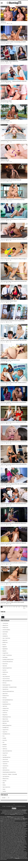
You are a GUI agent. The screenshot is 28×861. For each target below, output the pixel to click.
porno (16, 813)
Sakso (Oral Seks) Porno (7, 750)
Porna (11, 857)
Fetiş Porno (5, 665)
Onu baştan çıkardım (5, 120)
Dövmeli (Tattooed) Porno (8, 661)
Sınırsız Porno (5, 759)
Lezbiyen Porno (6, 708)
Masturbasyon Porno (7, 716)
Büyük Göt (5, 646)
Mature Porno (5, 719)
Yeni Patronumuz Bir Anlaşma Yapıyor (9, 300)
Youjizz (4, 789)
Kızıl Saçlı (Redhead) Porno (8, 699)
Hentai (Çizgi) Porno (6, 685)
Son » (24, 608)
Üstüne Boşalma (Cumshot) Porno (9, 772)
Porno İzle (5, 740)
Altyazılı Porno (5, 625)
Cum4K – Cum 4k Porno (7, 655)
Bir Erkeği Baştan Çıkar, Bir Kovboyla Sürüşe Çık (11, 179)
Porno (14, 809)
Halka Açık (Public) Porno (7, 680)
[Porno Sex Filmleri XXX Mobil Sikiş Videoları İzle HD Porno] (14, 2)
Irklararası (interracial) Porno (8, 691)
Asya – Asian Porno (6, 638)
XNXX (4, 782)
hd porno (9, 816)
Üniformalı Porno (6, 770)
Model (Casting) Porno (7, 725)
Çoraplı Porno (5, 653)
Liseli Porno (5, 712)
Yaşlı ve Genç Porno (6, 787)
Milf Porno (5, 723)
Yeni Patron (3, 22)
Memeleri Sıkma (6, 721)
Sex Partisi (5, 755)
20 (16, 606)
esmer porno (17, 818)
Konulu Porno (5, 702)
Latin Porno (5, 706)
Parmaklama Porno (6, 733)
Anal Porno (5, 633)
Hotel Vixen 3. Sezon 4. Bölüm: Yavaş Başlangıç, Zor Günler (13, 41)
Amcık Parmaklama (6, 629)
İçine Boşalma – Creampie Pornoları (10, 687)
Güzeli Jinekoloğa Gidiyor (6, 100)
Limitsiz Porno (5, 710)
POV (3, 742)
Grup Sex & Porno (6, 678)
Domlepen (24, 810)
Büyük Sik (4, 650)
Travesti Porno (5, 765)
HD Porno (4, 682)
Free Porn (4, 670)
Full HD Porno (5, 672)
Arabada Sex (5, 636)
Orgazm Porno (5, 729)
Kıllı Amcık (4, 697)
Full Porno (5, 674)
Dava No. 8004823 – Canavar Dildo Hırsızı (9, 61)
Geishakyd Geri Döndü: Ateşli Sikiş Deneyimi (10, 360)
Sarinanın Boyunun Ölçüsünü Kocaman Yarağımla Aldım (13, 320)
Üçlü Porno (5, 767)
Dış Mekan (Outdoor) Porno (8, 659)
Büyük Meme (5, 648)
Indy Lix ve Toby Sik (5, 160)
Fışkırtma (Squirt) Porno (7, 667)
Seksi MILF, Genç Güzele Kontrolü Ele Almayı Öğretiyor (13, 199)
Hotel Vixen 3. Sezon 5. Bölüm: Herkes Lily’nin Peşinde (12, 602)
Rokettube (5, 744)
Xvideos (4, 784)
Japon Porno (5, 693)
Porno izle (12, 814)
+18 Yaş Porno (5, 623)
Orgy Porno (5, 731)
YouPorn (4, 791)
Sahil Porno (5, 748)
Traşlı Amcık (5, 763)
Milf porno (25, 818)
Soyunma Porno (6, 761)
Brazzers (4, 644)
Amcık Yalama (5, 631)
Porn (3, 736)
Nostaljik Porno (6, 727)
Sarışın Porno (5, 753)
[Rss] (14, 804)
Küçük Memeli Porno (7, 704)
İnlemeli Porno (5, 689)
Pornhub (4, 738)
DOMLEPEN (17, 858)
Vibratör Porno (5, 778)
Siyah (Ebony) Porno (6, 757)
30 (19, 606)
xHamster (4, 780)
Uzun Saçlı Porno (6, 776)
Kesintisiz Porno (6, 695)
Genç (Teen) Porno (6, 676)
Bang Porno (5, 640)
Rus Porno (5, 746)
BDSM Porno (5, 642)
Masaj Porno (5, 714)
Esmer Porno (5, 663)
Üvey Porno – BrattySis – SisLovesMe (10, 774)
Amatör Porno (5, 627)
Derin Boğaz (5, 657)
